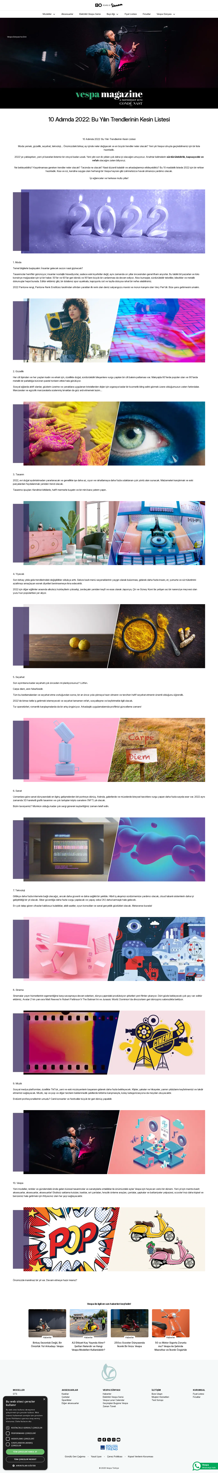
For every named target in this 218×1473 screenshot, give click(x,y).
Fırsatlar (147, 14)
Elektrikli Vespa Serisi (90, 14)
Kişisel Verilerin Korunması (140, 1456)
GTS (15, 1394)
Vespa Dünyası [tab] (164, 14)
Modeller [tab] (47, 14)
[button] (25, 1465)
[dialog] (25, 1433)
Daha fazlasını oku (23, 1421)
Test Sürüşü (157, 1400)
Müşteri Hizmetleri (160, 1397)
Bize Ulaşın (157, 1394)
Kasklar (65, 1394)
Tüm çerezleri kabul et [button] (25, 1451)
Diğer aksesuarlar (70, 1403)
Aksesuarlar (67, 14)
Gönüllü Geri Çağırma (75, 1456)
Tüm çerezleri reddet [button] (25, 1459)
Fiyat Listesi (131, 14)
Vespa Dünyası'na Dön (17, 37)
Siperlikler (66, 1400)
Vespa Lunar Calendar (113, 1400)
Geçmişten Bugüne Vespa (115, 1403)
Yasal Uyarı (96, 1456)
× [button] (44, 1399)
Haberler (107, 1394)
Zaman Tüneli (109, 1406)
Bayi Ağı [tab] (111, 14)
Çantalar (66, 1397)
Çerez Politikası (114, 1456)
